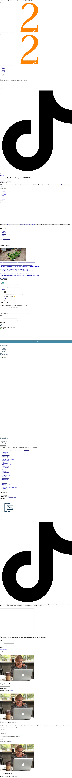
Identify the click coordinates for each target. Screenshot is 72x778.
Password (2, 642)
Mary (2, 181)
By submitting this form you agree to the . (12, 734)
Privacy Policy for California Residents (9, 487)
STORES (3, 71)
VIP (2, 67)
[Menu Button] (0, 2)
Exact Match (19, 80)
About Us (4, 471)
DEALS (3, 68)
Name (1, 315)
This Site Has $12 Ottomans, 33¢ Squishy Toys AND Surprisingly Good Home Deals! (19, 275)
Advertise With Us (5, 479)
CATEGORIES (4, 72)
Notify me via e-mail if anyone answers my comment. (11, 320)
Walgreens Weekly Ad (6, 464)
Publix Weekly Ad (5, 466)
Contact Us (4, 476)
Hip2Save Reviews (5, 480)
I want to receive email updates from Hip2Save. (10, 736)
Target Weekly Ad (5, 462)
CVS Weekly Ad (5, 463)
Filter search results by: (4, 80)
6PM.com (8, 224)
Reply (3, 289)
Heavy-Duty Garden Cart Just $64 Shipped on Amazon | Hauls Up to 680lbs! (17, 262)
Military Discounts (5, 453)
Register (11, 651)
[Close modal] (0, 636)
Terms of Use (4, 483)
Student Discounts (5, 455)
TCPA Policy (4, 488)
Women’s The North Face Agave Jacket (27, 224)
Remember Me (4, 645)
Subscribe (36, 341)
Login (11, 741)
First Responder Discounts (7, 457)
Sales (4, 175)
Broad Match (13, 80)
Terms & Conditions (20, 734)
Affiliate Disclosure (6, 484)
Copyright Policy (5, 490)
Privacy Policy (4, 485)
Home (1, 175)
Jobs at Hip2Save (5, 478)
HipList (1, 200)
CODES (3, 70)
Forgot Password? (3, 649)
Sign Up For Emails (5, 472)
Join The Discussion (4, 278)
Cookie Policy (26, 450)
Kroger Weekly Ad (5, 467)
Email (1, 317)
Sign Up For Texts (5, 474)
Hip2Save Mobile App (6, 475)
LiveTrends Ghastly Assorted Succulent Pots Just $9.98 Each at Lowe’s (16, 270)
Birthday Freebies (5, 460)
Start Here (4, 469)
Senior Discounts (5, 456)
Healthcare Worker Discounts (8, 459)
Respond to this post (4, 313)
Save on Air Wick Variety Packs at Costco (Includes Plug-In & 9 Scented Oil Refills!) (19, 266)
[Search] (0, 34)
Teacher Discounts (5, 452)
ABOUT (3, 75)
